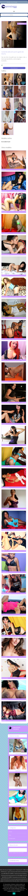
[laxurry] (7, 79)
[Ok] (26, 889)
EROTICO (8, 879)
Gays (10, 835)
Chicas (10, 831)
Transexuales (12, 838)
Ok (14, 893)
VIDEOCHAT (3, 879)
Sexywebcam (9, 7)
